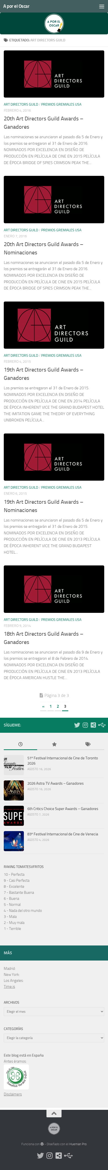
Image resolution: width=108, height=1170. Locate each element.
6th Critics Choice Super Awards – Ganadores (62, 809)
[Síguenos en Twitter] (77, 725)
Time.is (9, 986)
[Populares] (54, 744)
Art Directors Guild (21, 104)
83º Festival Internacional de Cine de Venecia (62, 834)
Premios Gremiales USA (61, 104)
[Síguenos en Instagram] (85, 725)
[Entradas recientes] (20, 744)
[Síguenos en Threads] (101, 725)
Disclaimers (13, 1094)
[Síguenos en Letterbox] (93, 725)
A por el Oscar (16, 6)
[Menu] (101, 6)
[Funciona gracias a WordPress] (42, 1144)
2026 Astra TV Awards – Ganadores (55, 783)
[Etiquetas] (87, 744)
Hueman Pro (78, 1144)
